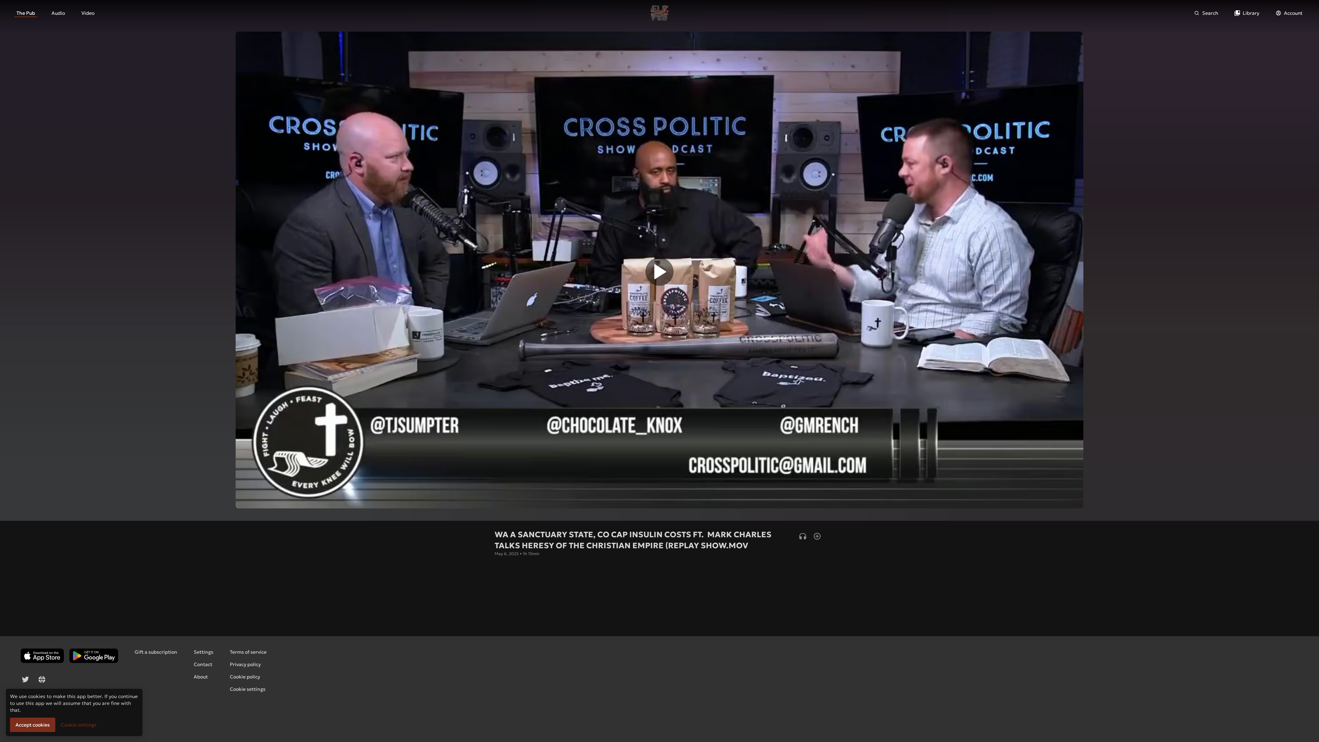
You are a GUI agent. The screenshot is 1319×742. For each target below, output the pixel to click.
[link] (25, 13)
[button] (659, 273)
